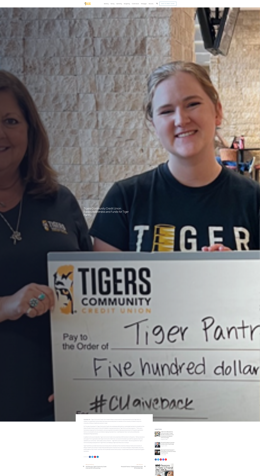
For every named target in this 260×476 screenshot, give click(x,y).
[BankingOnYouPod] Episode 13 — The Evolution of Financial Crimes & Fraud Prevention (168, 451)
